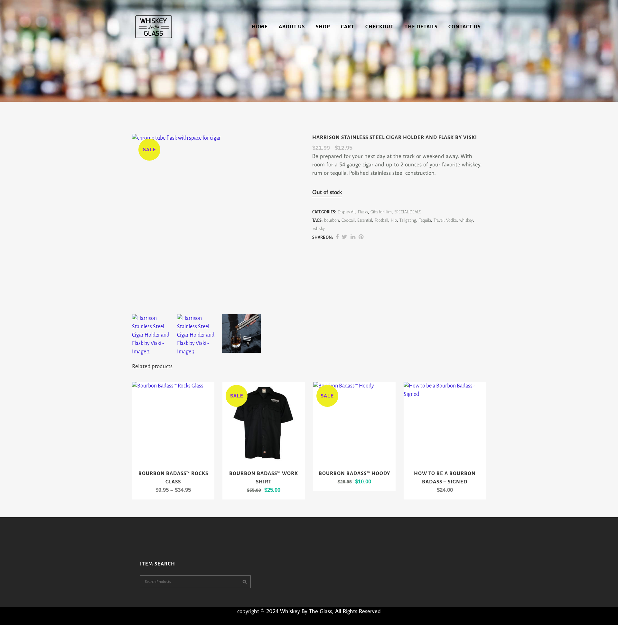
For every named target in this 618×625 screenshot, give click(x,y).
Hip (394, 220)
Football (381, 220)
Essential (364, 220)
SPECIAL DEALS (407, 212)
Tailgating (407, 220)
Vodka (451, 220)
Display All (346, 212)
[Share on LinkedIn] (353, 237)
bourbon (331, 220)
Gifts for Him (381, 212)
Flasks (363, 212)
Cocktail (348, 220)
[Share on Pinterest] (361, 237)
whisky (319, 229)
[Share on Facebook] (337, 237)
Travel (439, 220)
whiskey (466, 220)
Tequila (425, 220)
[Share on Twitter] (344, 237)
